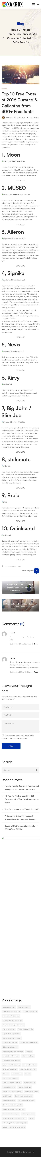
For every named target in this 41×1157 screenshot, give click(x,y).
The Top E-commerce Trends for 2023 (22, 809)
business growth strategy (11, 1011)
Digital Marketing (8, 1029)
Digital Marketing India (25, 1029)
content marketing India (11, 1016)
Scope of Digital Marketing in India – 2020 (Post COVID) (21, 827)
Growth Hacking (28, 1056)
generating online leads (11, 1056)
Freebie (26, 29)
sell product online (31, 1091)
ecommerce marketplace (29, 1042)
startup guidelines (28, 1114)
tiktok (31, 1118)
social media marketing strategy (13, 1109)
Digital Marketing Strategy (11, 1038)
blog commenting (9, 1007)
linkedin (5, 1074)
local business (16, 1074)
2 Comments (34, 117)
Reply (36, 644)
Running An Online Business (12, 1091)
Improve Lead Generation (11, 1065)
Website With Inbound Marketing (14, 1127)
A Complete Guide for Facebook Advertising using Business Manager (20, 817)
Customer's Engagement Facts (13, 1025)
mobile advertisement (10, 1078)
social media (7, 1096)
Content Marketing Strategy (12, 1020)
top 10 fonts (16, 566)
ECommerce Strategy (10, 1047)
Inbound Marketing (30, 1065)
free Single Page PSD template (12, 305)
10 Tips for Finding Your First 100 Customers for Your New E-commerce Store (22, 799)
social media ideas (9, 1100)
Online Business (29, 1082)
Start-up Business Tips (10, 1114)
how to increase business (11, 1060)
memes (27, 1074)
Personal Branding (9, 1087)
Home (14, 29)
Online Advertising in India (11, 1082)
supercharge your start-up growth (14, 1118)
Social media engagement (23, 1096)
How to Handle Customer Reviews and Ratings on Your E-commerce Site (22, 787)
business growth (24, 1007)
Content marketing (30, 1011)
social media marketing (26, 1100)
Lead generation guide (27, 1069)
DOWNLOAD (20, 180)
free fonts (8, 566)
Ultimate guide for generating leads (15, 1123)
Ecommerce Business (10, 1042)
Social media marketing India (12, 1105)
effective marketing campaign (13, 1051)
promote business (25, 1087)
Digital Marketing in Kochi (11, 1034)
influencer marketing (10, 1069)
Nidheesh (9, 117)
